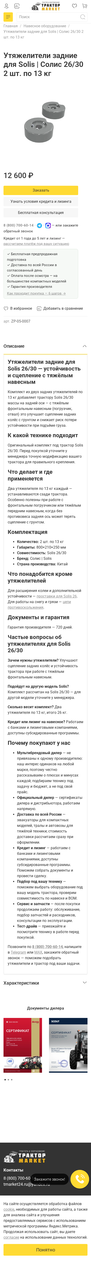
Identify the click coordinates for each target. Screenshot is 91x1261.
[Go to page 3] (11, 1079)
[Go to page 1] (5, 1079)
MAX (38, 952)
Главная (11, 26)
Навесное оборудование (45, 26)
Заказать (41, 190)
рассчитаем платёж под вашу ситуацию (36, 244)
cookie (9, 1209)
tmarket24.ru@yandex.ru (27, 1184)
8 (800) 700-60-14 (19, 225)
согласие (11, 1237)
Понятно (45, 1250)
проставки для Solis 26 (57, 596)
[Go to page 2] (8, 1079)
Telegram (18, 952)
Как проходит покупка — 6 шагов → (36, 293)
